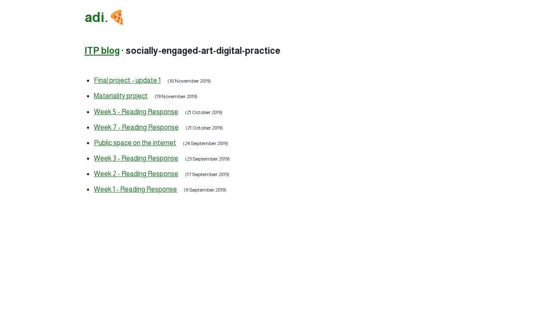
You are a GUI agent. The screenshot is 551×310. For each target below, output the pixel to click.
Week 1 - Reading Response (135, 189)
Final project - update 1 (127, 80)
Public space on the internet (135, 142)
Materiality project (121, 95)
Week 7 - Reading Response (136, 127)
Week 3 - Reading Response (136, 158)
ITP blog (102, 51)
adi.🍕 (105, 17)
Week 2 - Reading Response (136, 173)
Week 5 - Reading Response (136, 111)
